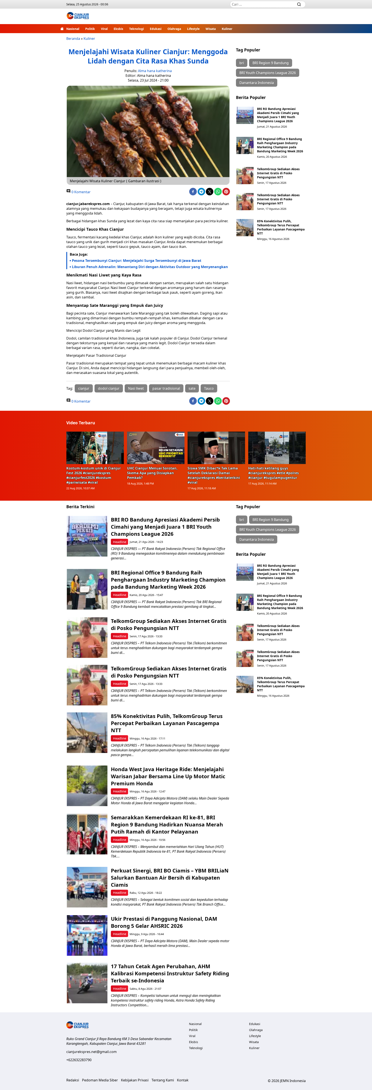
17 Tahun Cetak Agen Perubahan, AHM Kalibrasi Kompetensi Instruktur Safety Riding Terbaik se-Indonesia (170, 973)
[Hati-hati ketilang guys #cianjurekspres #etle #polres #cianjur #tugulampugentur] (277, 448)
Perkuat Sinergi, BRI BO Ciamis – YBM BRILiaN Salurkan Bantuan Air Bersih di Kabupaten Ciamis (170, 877)
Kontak (183, 1080)
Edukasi (155, 29)
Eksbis (118, 29)
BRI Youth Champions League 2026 (267, 72)
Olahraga (174, 29)
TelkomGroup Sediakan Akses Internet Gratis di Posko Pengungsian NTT (278, 173)
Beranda (73, 38)
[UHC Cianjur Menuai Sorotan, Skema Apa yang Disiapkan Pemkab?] (156, 448)
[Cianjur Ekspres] (78, 16)
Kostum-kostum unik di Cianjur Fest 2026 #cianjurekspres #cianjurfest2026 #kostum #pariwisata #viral (93, 475)
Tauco (209, 388)
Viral (104, 29)
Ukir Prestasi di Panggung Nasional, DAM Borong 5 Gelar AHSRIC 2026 (164, 922)
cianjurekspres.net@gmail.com (91, 1051)
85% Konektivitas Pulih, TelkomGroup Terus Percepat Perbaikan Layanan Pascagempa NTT (281, 227)
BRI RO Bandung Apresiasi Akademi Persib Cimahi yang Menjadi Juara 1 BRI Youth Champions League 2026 (278, 115)
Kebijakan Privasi (135, 1080)
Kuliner (227, 29)
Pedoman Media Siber (100, 1080)
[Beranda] (62, 28)
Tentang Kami (163, 1080)
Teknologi (136, 29)
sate (192, 388)
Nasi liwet (136, 388)
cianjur (83, 388)
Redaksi (72, 1080)
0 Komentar (81, 192)
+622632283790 (78, 1060)
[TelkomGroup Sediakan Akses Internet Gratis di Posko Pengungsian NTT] (245, 175)
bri (241, 62)
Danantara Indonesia (256, 82)
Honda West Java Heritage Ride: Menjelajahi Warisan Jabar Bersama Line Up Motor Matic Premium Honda (168, 776)
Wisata (211, 29)
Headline (119, 542)
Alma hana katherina (155, 70)
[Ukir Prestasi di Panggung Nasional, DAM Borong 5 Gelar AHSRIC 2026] (87, 935)
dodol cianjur (108, 388)
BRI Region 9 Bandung (271, 62)
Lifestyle (193, 29)
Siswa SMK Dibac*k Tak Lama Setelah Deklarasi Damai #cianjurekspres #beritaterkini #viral (214, 475)
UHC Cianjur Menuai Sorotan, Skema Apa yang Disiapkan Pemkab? (152, 473)
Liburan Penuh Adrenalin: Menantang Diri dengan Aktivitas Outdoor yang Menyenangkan (150, 266)
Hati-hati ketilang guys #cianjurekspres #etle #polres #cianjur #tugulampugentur (273, 473)
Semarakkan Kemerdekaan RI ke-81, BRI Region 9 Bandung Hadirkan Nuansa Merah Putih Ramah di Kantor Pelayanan (167, 824)
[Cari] (299, 4)
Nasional (72, 29)
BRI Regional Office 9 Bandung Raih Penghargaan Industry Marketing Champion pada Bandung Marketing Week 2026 (280, 145)
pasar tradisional (166, 388)
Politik (90, 29)
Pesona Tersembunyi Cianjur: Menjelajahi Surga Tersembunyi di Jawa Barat (136, 260)
